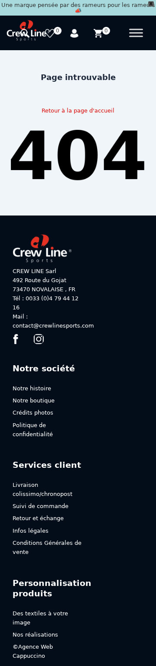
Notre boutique (34, 400)
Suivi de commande (40, 506)
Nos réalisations (35, 634)
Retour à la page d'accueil (78, 110)
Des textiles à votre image (40, 618)
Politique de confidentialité (33, 430)
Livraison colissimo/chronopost (42, 489)
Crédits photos (33, 412)
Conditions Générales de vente (47, 547)
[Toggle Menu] (136, 33)
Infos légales (31, 531)
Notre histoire (32, 388)
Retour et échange (38, 518)
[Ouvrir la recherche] (26, 34)
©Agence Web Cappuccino (33, 651)
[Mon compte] (75, 34)
